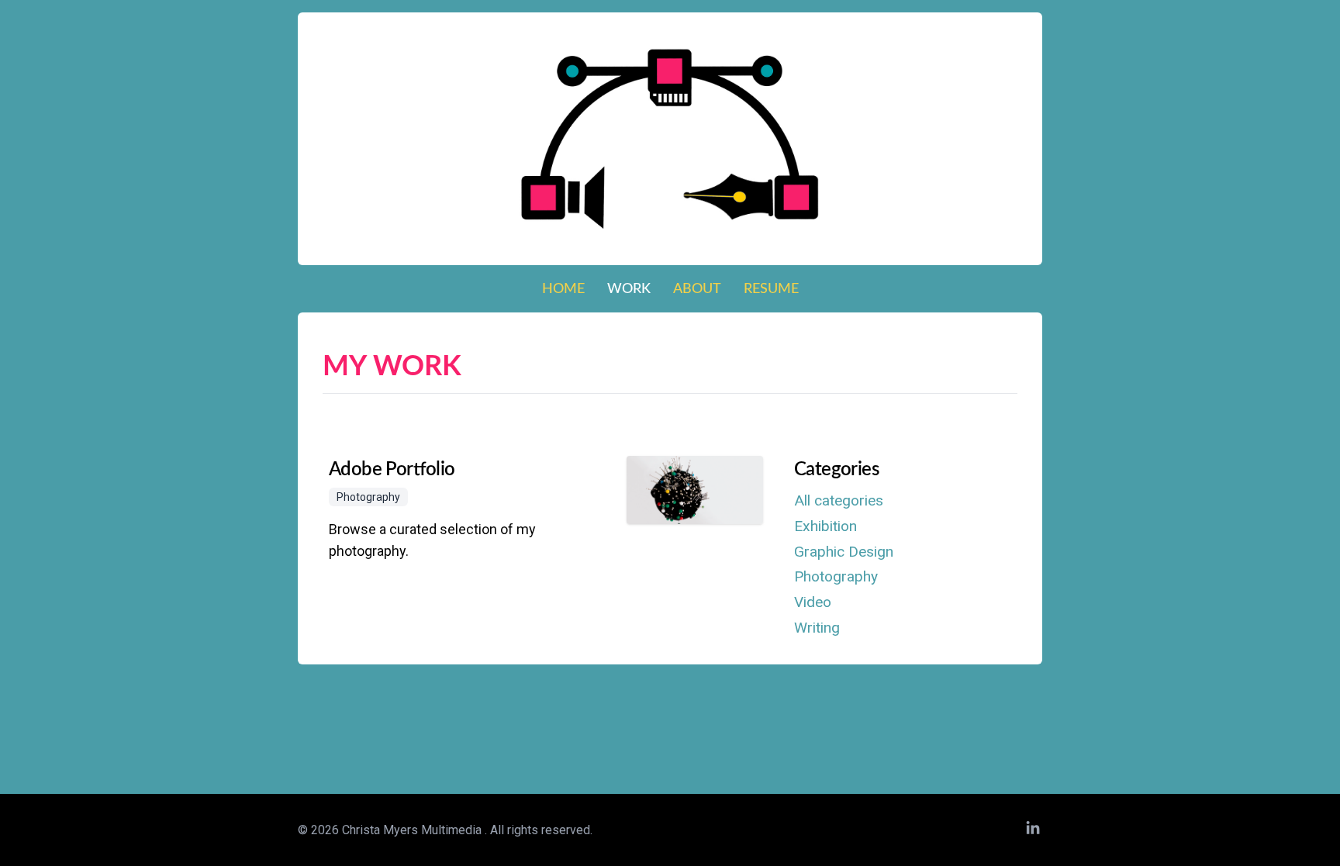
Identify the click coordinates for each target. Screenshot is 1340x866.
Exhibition (825, 526)
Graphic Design (843, 552)
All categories (838, 500)
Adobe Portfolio (392, 470)
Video (812, 602)
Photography (836, 576)
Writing (817, 628)
